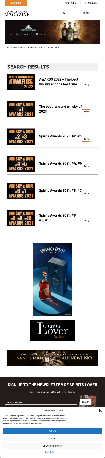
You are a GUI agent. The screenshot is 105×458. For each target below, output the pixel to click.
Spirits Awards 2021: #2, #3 (60, 136)
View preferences (52, 446)
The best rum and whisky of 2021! (60, 108)
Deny (52, 438)
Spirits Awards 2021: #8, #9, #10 (58, 217)
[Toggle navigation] (96, 13)
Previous (3, 32)
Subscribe (16, 3)
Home (7, 47)
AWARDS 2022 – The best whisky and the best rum (58, 81)
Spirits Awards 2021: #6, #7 (60, 190)
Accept (52, 431)
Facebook (92, 3)
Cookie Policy (50, 452)
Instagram (71, 3)
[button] (101, 410)
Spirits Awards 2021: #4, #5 (60, 163)
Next (102, 32)
